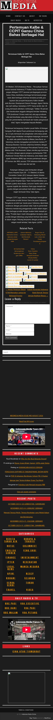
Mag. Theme (33, 718)
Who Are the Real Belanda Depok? (34, 459)
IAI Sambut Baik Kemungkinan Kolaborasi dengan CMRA (19, 252)
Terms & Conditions (25, 710)
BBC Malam (11, 612)
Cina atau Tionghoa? (27, 651)
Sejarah (29, 578)
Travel (10, 589)
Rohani (11, 578)
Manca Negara (29, 566)
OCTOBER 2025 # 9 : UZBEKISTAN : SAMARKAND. (26, 525)
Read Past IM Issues (26, 421)
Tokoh (30, 582)
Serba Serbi (11, 584)
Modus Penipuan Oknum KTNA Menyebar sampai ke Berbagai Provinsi (16, 292)
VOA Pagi (30, 608)
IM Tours (43, 16)
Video (30, 589)
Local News (11, 568)
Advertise (38, 20)
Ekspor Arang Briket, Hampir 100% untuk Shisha (32, 463)
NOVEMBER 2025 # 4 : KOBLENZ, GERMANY (26, 508)
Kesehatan (30, 562)
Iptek (11, 562)
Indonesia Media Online (29, 714)
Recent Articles (38, 41)
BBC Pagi (11, 603)
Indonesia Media (16, 41)
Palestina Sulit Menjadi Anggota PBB (31, 485)
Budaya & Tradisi (30, 540)
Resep (30, 573)
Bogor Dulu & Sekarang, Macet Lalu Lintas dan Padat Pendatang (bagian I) (39, 238)
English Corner (11, 551)
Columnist (30, 545)
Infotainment (30, 557)
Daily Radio (16, 20)
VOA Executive (29, 603)
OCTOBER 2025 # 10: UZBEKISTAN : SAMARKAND (26, 504)
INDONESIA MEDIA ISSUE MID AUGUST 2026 (26, 416)
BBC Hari (11, 608)
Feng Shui (29, 550)
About (32, 16)
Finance (11, 557)
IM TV (27, 20)
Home (8, 16)
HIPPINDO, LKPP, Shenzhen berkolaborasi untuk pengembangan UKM (12, 237)
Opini (10, 573)
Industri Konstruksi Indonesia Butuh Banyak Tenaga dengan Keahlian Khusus (37, 292)
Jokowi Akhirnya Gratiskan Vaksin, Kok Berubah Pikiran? (26, 236)
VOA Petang (29, 612)
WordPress (47, 718)
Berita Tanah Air (28, 41)
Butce (11, 545)
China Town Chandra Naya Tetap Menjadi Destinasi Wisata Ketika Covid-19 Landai (33, 254)
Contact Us (20, 16)
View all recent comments (26, 492)
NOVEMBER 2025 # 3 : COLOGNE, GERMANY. (26, 521)
